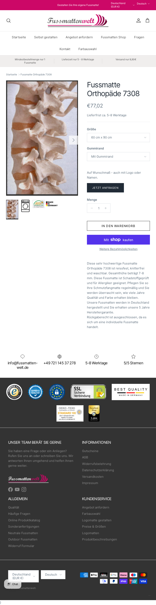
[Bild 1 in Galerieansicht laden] (42, 138)
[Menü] (149, 596)
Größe (91, 129)
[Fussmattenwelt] (78, 20)
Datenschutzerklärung (98, 470)
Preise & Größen (94, 526)
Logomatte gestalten (97, 520)
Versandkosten (93, 477)
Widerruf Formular (21, 546)
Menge (92, 200)
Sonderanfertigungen (23, 526)
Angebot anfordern (79, 37)
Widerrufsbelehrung (96, 464)
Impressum (90, 483)
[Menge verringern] (90, 208)
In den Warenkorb (118, 226)
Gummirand (95, 148)
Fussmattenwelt (26, 588)
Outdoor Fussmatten (22, 539)
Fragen (139, 37)
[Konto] (137, 20)
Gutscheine (90, 451)
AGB (85, 457)
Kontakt (65, 49)
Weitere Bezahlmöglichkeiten (118, 249)
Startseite (19, 37)
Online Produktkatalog (24, 520)
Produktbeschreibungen (99, 539)
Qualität (13, 507)
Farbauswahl (87, 49)
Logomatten (90, 533)
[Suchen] (8, 20)
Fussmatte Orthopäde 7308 (36, 74)
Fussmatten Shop (113, 37)
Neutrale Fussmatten (23, 533)
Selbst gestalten (45, 37)
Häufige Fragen (19, 514)
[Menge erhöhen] (106, 208)
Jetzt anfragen (105, 187)
